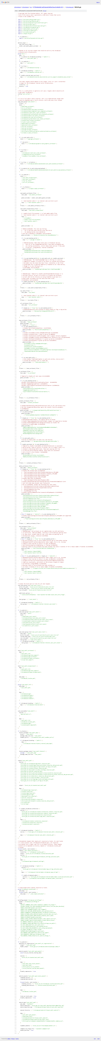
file (44, 10)
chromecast (69, 7)
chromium (17, 7)
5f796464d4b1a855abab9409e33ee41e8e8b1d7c (48, 7)
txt (95, 1038)
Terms (17, 1038)
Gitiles (8, 1038)
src (31, 7)
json (98, 1038)
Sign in (98, 2)
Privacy (13, 1038)
